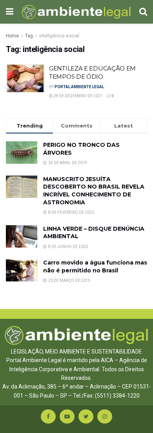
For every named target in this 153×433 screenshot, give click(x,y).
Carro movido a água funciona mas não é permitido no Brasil (95, 266)
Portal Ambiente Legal (79, 87)
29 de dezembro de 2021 (78, 96)
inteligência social (59, 36)
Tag (29, 36)
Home (12, 36)
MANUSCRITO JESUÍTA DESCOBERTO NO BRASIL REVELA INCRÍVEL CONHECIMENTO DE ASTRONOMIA (93, 191)
